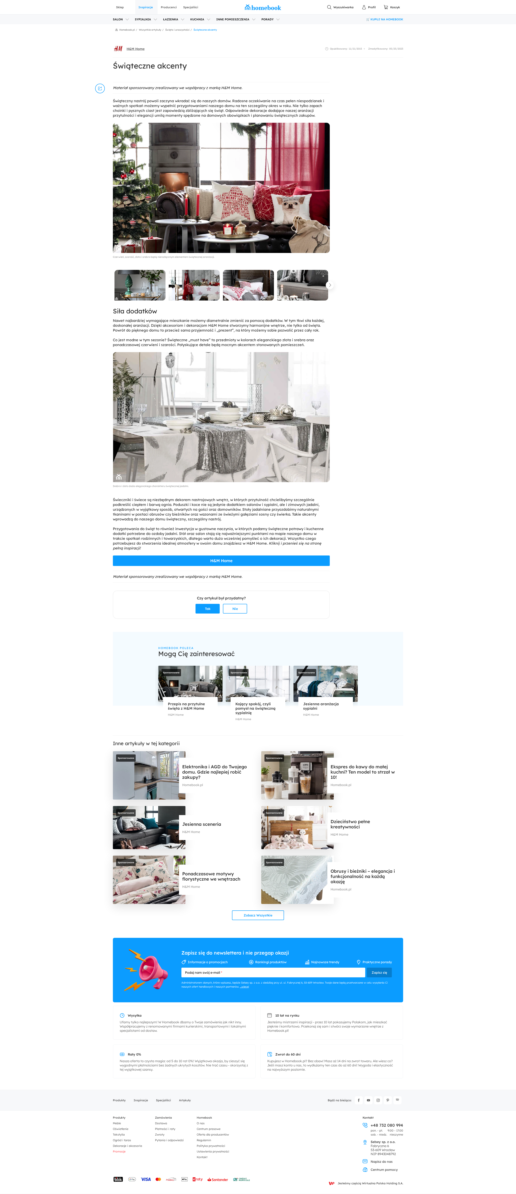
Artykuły (185, 1100)
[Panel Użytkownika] (368, 7)
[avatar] (118, 49)
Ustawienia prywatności (213, 1151)
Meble (117, 1123)
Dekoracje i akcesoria (127, 1146)
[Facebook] (359, 1100)
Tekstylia (119, 1134)
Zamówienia (163, 1117)
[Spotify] (397, 1100)
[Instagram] (378, 1100)
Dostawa (161, 1123)
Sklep (120, 7)
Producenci (169, 7)
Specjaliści (190, 7)
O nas (201, 1123)
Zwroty (159, 1134)
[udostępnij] (100, 88)
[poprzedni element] (113, 285)
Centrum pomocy (384, 1170)
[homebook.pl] (263, 7)
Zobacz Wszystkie (258, 915)
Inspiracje (145, 7)
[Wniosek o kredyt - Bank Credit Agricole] (241, 1179)
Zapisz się (379, 972)
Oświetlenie (120, 1129)
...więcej (244, 986)
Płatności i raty (165, 1129)
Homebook (204, 1117)
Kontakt (202, 1157)
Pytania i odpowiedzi (169, 1140)
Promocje (119, 1151)
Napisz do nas (382, 1162)
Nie (235, 609)
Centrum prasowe (209, 1129)
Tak (207, 609)
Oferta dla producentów (213, 1134)
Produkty (119, 1100)
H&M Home (136, 48)
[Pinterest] (388, 1100)
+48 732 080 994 (387, 1125)
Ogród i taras (122, 1140)
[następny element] (330, 285)
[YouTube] (368, 1100)
